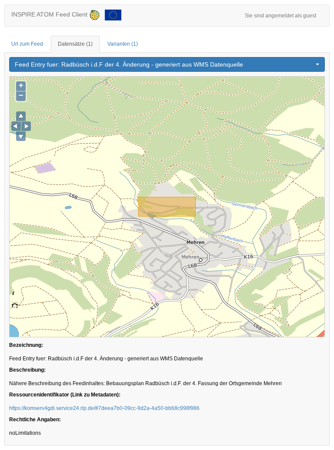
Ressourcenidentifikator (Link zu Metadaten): (64, 395)
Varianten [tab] (122, 44)
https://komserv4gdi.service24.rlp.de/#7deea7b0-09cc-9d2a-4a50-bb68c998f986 (104, 408)
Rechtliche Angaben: (35, 419)
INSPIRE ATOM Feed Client (50, 14)
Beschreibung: (27, 370)
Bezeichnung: (26, 345)
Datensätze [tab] (75, 44)
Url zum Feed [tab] (27, 44)
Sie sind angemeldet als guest (280, 16)
